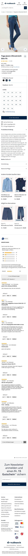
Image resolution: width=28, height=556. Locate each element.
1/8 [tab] (14, 49)
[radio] (4, 80)
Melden (14, 295)
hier (25, 267)
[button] (24, 442)
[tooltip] (5, 239)
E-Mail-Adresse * (6, 479)
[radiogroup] (14, 79)
